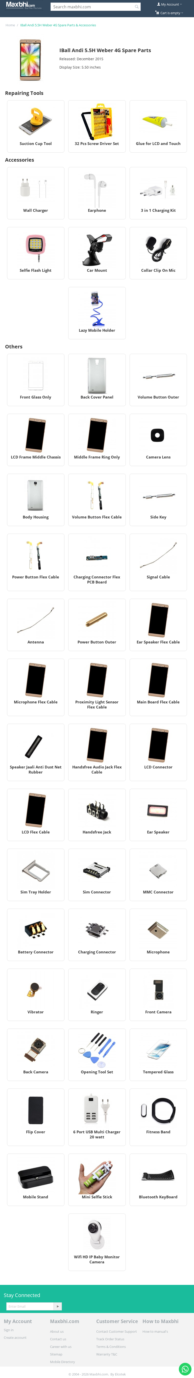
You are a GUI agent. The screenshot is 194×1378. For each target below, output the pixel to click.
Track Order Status (110, 1339)
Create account (15, 1337)
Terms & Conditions (111, 1346)
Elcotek (120, 1374)
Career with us (60, 1346)
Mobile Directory (62, 1362)
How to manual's (155, 1331)
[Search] (136, 7)
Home (10, 25)
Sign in (9, 1330)
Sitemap (56, 1354)
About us (57, 1331)
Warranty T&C (106, 1354)
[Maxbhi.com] (24, 5)
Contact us (58, 1339)
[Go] (58, 1306)
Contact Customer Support (116, 1331)
